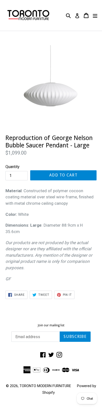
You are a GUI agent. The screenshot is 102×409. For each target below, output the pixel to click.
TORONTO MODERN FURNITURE (45, 386)
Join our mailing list (51, 325)
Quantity (12, 166)
